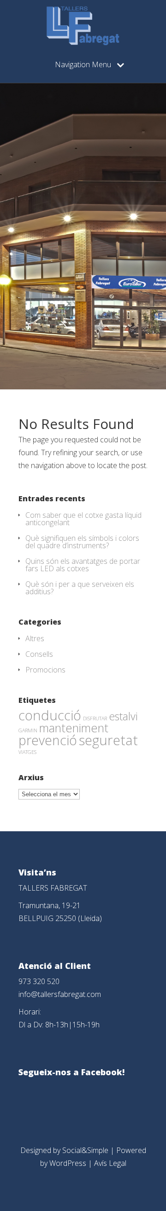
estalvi (123, 716)
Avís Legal (110, 1163)
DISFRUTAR (95, 718)
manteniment (73, 728)
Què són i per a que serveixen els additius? (79, 588)
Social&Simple (85, 1150)
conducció (49, 715)
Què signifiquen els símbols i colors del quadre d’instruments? (82, 541)
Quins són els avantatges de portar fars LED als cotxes (82, 565)
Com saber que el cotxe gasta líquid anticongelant (83, 518)
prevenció (47, 740)
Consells (39, 654)
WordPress (67, 1163)
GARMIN (27, 730)
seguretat (108, 740)
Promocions (45, 670)
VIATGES (27, 752)
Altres (34, 638)
